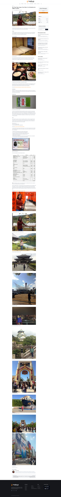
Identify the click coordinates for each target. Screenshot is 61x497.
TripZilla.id (26, 487)
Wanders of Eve (17, 26)
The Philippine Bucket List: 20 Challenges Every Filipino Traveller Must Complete (43, 43)
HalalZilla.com (32, 487)
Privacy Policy (39, 488)
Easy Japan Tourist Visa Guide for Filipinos (19, 126)
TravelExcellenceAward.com (34, 488)
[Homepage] (19, 3)
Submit (46, 29)
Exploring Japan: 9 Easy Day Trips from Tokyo (20, 190)
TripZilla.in (26, 488)
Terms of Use (39, 487)
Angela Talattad (17, 470)
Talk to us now (43, 12)
